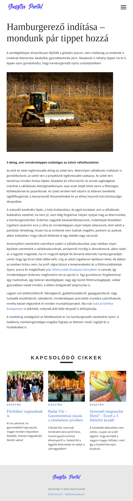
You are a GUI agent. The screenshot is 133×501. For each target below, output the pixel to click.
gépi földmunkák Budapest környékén (71, 269)
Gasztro (14, 404)
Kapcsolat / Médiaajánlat (66, 494)
